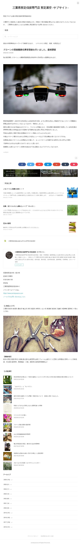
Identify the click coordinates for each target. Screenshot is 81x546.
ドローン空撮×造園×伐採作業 (22, 424)
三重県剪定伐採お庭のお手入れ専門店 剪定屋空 (22, 241)
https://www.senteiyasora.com (13, 293)
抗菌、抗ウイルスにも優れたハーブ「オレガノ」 (19, 206)
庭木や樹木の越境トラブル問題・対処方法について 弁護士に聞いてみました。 (36, 396)
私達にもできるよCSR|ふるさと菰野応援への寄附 (28, 405)
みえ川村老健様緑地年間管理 (22, 434)
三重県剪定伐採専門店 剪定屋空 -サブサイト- (41, 7)
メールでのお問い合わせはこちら (14, 296)
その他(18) (5, 152)
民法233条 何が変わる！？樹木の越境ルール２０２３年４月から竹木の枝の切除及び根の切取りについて (43, 377)
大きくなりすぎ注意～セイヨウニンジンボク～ (27, 463)
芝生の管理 (7, 223)
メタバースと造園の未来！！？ (13, 189)
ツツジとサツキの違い (20, 415)
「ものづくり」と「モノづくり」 (23, 386)
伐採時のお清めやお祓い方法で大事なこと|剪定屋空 (28, 453)
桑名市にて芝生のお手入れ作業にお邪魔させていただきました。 (21, 227)
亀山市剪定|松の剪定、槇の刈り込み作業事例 (26, 443)
